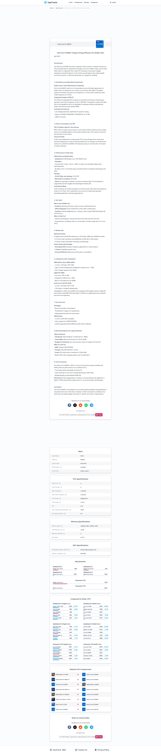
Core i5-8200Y (57, 612)
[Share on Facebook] (69, 405)
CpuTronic (52, 2)
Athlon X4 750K (87, 629)
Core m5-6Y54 (87, 618)
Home (71, 2)
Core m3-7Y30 (87, 647)
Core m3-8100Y (57, 618)
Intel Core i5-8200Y (92, 674)
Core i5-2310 (87, 615)
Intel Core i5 (59, 8)
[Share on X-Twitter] (75, 405)
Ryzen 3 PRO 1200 (58, 606)
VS (78, 674)
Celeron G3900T (57, 650)
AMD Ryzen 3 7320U (62, 674)
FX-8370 (55, 638)
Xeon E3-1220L (57, 626)
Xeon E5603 (86, 658)
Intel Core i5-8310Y (92, 709)
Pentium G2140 (87, 655)
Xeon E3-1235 (57, 629)
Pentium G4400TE (58, 658)
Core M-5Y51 (87, 638)
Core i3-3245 (87, 650)
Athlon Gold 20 (87, 609)
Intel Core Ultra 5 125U (63, 699)
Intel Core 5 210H (61, 704)
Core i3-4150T (57, 647)
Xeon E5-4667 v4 (57, 635)
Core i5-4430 (56, 609)
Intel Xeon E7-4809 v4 (62, 679)
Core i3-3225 (87, 626)
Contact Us (82, 750)
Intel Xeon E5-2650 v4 (62, 689)
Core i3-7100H (87, 606)
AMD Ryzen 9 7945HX (62, 694)
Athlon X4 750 (87, 635)
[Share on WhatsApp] (86, 405)
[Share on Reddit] (80, 405)
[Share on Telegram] (91, 405)
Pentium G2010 (57, 655)
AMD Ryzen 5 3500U (92, 684)
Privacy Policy (103, 750)
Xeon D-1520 (56, 615)
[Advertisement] (80, 23)
